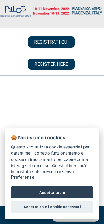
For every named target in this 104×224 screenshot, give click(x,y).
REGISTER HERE (51, 64)
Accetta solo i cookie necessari (52, 207)
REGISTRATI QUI (51, 42)
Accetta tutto (52, 192)
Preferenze (22, 177)
